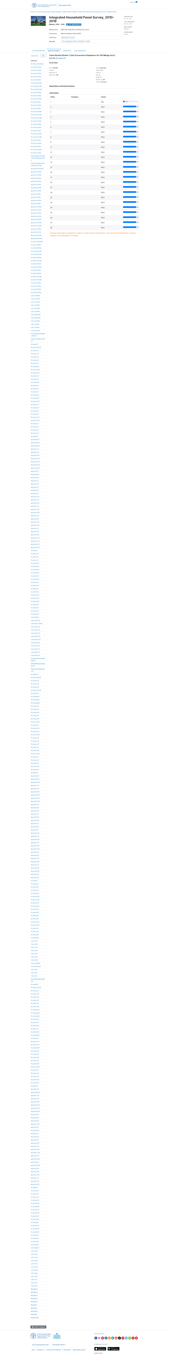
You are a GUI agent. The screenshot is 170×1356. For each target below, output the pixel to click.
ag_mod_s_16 (35, 865)
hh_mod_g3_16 (35, 703)
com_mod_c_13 (35, 627)
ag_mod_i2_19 (35, 1130)
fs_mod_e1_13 (35, 576)
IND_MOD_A (34, 1289)
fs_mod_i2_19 (35, 1238)
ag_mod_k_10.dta (36, 200)
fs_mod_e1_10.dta (36, 257)
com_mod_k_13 (35, 655)
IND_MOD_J (34, 1308)
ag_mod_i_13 (34, 480)
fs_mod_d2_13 (35, 566)
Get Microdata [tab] (81, 50)
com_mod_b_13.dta (36, 623)
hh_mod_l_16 (34, 725)
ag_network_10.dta (36, 238)
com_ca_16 (34, 941)
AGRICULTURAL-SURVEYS (70, 12)
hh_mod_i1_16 (35, 709)
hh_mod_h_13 (35, 376)
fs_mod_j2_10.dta (36, 292)
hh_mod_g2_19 (35, 1013)
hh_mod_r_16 (35, 747)
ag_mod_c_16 (35, 785)
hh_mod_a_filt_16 (36, 677)
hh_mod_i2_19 (35, 1025)
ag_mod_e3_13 (35, 461)
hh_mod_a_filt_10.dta (37, 64)
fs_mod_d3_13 (35, 569)
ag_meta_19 (34, 1086)
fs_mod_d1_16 (35, 893)
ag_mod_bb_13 (35, 446)
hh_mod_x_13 (35, 433)
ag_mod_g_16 (35, 807)
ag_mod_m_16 (35, 833)
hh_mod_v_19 (35, 1076)
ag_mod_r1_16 (35, 858)
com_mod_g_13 (35, 642)
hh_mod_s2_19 (35, 1067)
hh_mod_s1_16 (35, 750)
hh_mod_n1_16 (35, 731)
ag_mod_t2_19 (35, 1184)
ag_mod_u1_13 (35, 538)
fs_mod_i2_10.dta (36, 286)
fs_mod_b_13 (34, 557)
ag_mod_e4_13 (35, 465)
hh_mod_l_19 (34, 1038)
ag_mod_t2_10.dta (36, 235)
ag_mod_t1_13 (35, 531)
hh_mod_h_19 (35, 1019)
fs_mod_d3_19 (35, 1206)
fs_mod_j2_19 (35, 1244)
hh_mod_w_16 (35, 766)
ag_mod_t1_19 (35, 1181)
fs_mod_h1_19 (35, 1225)
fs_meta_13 (34, 550)
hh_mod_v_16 (35, 763)
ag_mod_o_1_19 (35, 1152)
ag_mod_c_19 (35, 1095)
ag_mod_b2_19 (35, 1092)
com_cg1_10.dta (35, 314)
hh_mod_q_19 (35, 1057)
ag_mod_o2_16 (35, 849)
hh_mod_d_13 (35, 357)
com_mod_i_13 (35, 649)
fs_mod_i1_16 (34, 928)
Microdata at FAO (65, 5)
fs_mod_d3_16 (35, 899)
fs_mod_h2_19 (35, 1228)
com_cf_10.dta (35, 311)
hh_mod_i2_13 (35, 382)
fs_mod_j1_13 (35, 611)
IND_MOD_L (34, 1314)
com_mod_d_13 (35, 630)
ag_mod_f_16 (35, 804)
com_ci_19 (34, 1279)
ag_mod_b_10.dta (36, 172)
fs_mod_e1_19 (35, 1209)
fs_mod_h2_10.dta (36, 276)
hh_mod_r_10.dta (36, 130)
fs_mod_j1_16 (35, 931)
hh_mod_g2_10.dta (36, 86)
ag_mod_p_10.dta (36, 216)
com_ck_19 (34, 1286)
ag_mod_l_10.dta (36, 203)
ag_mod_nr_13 (35, 503)
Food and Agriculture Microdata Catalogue (48, 12)
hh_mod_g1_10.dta (36, 83)
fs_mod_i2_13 (35, 607)
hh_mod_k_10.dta (36, 105)
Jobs (33, 1350)
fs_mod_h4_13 (35, 601)
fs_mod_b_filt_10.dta (37, 241)
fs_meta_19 (34, 1187)
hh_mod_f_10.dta (36, 80)
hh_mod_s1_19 (35, 1063)
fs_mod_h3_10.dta (36, 279)
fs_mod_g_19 (34, 1222)
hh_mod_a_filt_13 (36, 347)
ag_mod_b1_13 (35, 439)
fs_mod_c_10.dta (36, 245)
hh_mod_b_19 (35, 990)
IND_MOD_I (34, 1305)
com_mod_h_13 (35, 645)
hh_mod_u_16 (35, 760)
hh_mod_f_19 (35, 1003)
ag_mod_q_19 (35, 1168)
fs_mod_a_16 (34, 884)
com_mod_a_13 (35, 620)
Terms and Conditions (54, 1350)
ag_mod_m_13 (35, 496)
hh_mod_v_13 (35, 430)
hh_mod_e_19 (35, 1000)
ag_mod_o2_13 (35, 512)
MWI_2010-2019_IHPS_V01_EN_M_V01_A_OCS (92, 12)
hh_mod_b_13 (35, 350)
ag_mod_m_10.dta (36, 206)
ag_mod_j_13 (34, 487)
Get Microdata (75, 24)
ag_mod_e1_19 (35, 1102)
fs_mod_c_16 (34, 890)
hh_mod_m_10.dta (36, 111)
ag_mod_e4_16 (35, 801)
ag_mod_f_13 (35, 471)
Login (131, 2)
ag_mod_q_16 (35, 855)
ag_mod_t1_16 (35, 868)
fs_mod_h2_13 (35, 595)
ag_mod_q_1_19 (35, 1165)
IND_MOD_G (34, 1298)
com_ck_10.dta (35, 330)
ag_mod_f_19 (35, 1114)
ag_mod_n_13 (35, 499)
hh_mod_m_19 (35, 1041)
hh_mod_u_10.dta (36, 143)
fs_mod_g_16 (34, 915)
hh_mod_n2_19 (35, 1048)
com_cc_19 (34, 1257)
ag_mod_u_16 (35, 874)
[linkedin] (105, 1338)
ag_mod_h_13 (35, 477)
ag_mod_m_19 (35, 1143)
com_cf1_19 (34, 1267)
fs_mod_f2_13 (35, 585)
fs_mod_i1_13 (34, 604)
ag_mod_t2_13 (35, 534)
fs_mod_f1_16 (35, 909)
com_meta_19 (35, 1248)
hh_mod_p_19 (35, 1054)
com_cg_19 (34, 1273)
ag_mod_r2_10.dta (36, 225)
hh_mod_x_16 (35, 769)
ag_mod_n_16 (35, 836)
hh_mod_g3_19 (35, 1016)
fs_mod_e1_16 (35, 903)
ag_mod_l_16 (34, 830)
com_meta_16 (35, 938)
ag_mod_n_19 (35, 1146)
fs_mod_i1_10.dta (36, 283)
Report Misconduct (79, 1350)
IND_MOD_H (34, 1301)
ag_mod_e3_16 (35, 798)
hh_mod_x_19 (35, 1082)
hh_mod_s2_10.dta (36, 137)
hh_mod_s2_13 (35, 420)
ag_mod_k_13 (35, 490)
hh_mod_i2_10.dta (36, 99)
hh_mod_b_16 (35, 680)
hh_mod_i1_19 (35, 1022)
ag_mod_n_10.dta (36, 210)
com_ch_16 (34, 969)
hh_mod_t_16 (34, 757)
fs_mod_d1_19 (35, 1200)
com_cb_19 (34, 1254)
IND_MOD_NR (35, 1317)
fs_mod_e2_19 (35, 1213)
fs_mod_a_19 (34, 1190)
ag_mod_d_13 (35, 452)
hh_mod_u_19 (35, 1073)
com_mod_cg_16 (36, 966)
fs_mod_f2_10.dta (36, 267)
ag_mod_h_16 (35, 811)
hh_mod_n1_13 (35, 398)
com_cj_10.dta (35, 327)
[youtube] (136, 1338)
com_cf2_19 (34, 1270)
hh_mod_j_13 (34, 385)
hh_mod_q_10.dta (36, 127)
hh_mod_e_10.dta (36, 76)
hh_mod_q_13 (35, 411)
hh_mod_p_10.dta (36, 124)
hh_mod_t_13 (34, 423)
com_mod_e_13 (35, 633)
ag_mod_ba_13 (35, 442)
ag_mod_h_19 (35, 1121)
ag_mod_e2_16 (35, 795)
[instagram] (102, 1338)
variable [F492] (111, 12)
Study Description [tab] (38, 50)
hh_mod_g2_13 (35, 369)
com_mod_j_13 (35, 652)
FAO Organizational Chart (40, 1345)
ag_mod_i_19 (34, 1127)
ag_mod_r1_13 (35, 522)
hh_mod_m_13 (35, 395)
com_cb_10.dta (35, 298)
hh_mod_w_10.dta (36, 149)
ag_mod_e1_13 (35, 455)
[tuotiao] (122, 1338)
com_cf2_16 (34, 960)
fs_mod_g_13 (34, 588)
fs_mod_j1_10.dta (36, 289)
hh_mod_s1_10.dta (36, 133)
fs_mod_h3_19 (35, 1232)
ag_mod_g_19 (35, 1117)
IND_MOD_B (34, 1292)
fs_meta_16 (34, 880)
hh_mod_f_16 (35, 693)
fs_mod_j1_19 (35, 1241)
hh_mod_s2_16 (35, 753)
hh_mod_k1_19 (35, 1032)
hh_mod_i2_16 (35, 712)
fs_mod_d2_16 (35, 896)
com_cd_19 (34, 1260)
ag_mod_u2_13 (35, 541)
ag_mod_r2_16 (35, 861)
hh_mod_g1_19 (35, 1009)
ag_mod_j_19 (34, 1133)
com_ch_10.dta (35, 321)
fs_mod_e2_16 (35, 906)
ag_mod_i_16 (34, 814)
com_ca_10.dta (35, 295)
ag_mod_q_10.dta (36, 219)
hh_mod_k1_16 (35, 718)
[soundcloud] (116, 1338)
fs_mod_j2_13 (35, 614)
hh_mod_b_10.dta (36, 67)
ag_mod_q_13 (35, 519)
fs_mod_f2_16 (35, 912)
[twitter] (126, 1338)
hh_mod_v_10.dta (36, 146)
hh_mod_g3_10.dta (36, 89)
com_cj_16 (34, 976)
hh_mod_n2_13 (35, 401)
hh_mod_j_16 (34, 715)
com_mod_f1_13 (35, 636)
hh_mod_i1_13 (35, 379)
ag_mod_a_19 (35, 1089)
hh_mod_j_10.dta (36, 102)
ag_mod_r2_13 (35, 525)
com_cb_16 (34, 944)
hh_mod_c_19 (35, 994)
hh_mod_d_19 (35, 997)
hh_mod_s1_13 (35, 417)
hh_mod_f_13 (35, 363)
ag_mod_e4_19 (35, 1111)
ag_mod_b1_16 (35, 779)
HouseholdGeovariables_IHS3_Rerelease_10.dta (38, 158)
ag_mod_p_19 (35, 1162)
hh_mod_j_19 (34, 1029)
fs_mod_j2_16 (35, 934)
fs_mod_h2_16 (35, 922)
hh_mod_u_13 (35, 426)
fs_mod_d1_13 (35, 563)
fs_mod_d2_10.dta (36, 251)
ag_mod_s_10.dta (36, 229)
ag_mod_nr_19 (35, 1149)
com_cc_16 (34, 947)
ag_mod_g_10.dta (36, 187)
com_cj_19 (34, 1282)
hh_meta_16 (34, 674)
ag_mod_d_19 (35, 1098)
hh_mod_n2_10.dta (36, 118)
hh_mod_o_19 (35, 1051)
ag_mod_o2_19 (35, 1159)
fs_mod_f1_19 (35, 1216)
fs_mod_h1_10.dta (36, 273)
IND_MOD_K (34, 1311)
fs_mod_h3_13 (35, 598)
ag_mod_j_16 (34, 823)
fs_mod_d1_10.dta (36, 248)
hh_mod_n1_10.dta (36, 114)
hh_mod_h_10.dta (36, 92)
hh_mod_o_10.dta (36, 121)
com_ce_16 (34, 953)
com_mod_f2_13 (35, 639)
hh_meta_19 (34, 984)
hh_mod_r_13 (35, 414)
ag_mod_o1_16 (35, 845)
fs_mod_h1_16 (35, 918)
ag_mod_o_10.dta (36, 213)
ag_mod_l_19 (34, 1140)
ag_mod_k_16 (35, 826)
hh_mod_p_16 (35, 741)
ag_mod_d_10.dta (36, 178)
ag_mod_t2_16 (35, 871)
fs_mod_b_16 (34, 887)
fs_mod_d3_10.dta (36, 254)
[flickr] (99, 1338)
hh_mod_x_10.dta (36, 153)
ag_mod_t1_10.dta (36, 232)
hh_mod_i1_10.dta (36, 95)
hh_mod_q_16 (35, 744)
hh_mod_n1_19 (35, 1044)
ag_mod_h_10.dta (36, 191)
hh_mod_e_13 (35, 360)
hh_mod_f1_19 (35, 1006)
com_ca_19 (34, 1251)
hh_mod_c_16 (35, 684)
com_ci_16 (34, 972)
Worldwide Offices (59, 1345)
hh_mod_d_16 (35, 687)
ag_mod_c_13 (35, 449)
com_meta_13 (35, 617)
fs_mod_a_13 (34, 553)
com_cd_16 (34, 950)
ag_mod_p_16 (35, 852)
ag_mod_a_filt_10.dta (37, 168)
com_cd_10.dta (35, 305)
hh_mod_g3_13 (35, 373)
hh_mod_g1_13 (35, 366)
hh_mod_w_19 (35, 1079)
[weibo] (133, 1338)
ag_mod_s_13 (35, 528)
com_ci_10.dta (35, 324)
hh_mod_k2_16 (35, 722)
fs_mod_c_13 (34, 560)
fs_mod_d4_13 (35, 572)
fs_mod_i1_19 (34, 1235)
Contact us (40, 1350)
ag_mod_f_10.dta (36, 184)
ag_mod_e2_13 (35, 458)
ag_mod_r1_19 (35, 1171)
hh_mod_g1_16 (35, 696)
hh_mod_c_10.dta (36, 70)
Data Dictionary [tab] (54, 51)
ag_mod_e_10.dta (36, 181)
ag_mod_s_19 (35, 1178)
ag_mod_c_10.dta (36, 175)
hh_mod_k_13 (35, 388)
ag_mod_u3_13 (35, 544)
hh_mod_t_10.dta (36, 140)
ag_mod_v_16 (35, 877)
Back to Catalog (39, 1327)
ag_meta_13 (34, 436)
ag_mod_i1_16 (35, 817)
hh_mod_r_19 (35, 1060)
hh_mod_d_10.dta (36, 73)
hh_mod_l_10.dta (36, 108)
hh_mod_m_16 (35, 728)
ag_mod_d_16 (35, 788)
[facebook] (95, 1338)
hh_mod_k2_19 (35, 1035)
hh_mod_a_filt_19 (36, 987)
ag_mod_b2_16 (35, 782)
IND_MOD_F (34, 1295)
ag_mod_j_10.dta (36, 197)
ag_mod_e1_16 (35, 792)
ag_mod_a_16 (35, 776)
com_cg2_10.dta (36, 318)
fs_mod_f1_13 (35, 582)
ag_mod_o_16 (35, 842)
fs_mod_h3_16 (35, 925)
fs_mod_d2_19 (35, 1203)
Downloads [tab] (67, 50)
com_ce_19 (34, 1263)
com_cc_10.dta (35, 302)
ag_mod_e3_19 (35, 1108)
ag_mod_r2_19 (35, 1175)
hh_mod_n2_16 (35, 734)
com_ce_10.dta (35, 308)
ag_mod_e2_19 (35, 1105)
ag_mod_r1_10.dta (36, 222)
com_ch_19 (34, 1276)
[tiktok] (119, 1338)
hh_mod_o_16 (35, 738)
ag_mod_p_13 (35, 515)
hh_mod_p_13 (35, 407)
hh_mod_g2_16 (35, 699)
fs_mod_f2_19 (35, 1219)
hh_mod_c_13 (35, 353)
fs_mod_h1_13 (35, 592)
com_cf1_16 (34, 957)
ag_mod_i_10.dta (36, 194)
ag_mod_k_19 (35, 1136)
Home (32, 12)
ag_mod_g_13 (35, 474)
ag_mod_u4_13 (35, 547)
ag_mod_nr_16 (35, 839)
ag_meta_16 (34, 772)
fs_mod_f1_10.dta (36, 264)
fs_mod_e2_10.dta (36, 260)
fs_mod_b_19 (34, 1194)
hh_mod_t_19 (34, 1070)
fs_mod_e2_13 (35, 579)
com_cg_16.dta (35, 963)
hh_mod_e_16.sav (36, 690)
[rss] (109, 1338)
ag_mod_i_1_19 (35, 1124)
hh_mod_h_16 (35, 706)
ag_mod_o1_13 (35, 509)
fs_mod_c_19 (34, 1197)
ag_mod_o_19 (35, 1155)
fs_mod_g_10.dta (36, 270)
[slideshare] (112, 1338)
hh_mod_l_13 (34, 392)
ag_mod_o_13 (35, 506)
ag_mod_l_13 (34, 493)
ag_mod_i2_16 (35, 820)
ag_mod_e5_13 (35, 468)
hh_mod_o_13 (35, 404)
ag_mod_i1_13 (35, 484)
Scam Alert (66, 1350)
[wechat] (129, 1338)
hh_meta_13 (34, 344)
